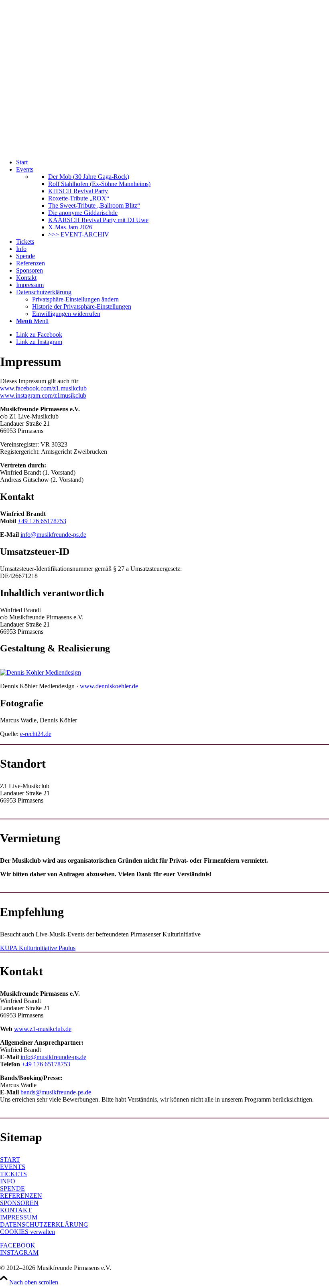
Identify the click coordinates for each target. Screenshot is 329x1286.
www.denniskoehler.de (109, 686)
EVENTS (12, 1166)
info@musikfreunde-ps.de (53, 534)
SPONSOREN (19, 1202)
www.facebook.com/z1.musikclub (43, 388)
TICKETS (13, 1174)
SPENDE (12, 1188)
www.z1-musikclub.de (42, 1028)
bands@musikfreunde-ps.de (55, 1092)
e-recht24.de (35, 733)
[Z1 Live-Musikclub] (164, 148)
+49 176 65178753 (42, 521)
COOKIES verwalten (27, 1231)
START (10, 1159)
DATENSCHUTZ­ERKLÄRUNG (44, 1224)
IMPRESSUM (18, 1217)
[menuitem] (172, 162)
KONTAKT (16, 1210)
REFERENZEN (21, 1195)
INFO (7, 1181)
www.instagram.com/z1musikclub (43, 395)
